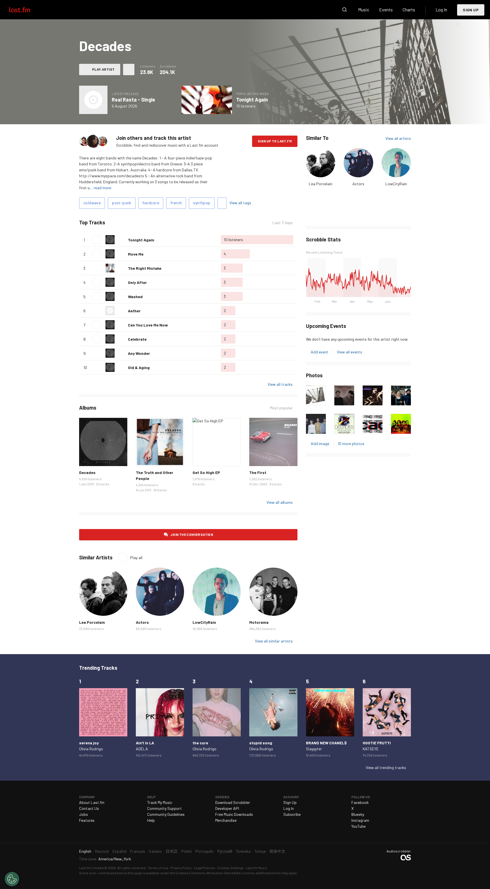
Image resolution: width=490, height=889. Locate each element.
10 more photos (351, 443)
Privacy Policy (181, 868)
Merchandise (225, 820)
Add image (320, 443)
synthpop (201, 202)
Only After (137, 282)
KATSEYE (371, 748)
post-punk (121, 202)
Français (137, 851)
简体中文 (277, 851)
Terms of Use (158, 868)
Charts (409, 9)
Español (119, 851)
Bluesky (357, 814)
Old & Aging (139, 367)
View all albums (280, 502)
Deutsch (102, 851)
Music (363, 9)
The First (257, 472)
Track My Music (159, 802)
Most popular (281, 408)
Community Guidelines (166, 814)
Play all (129, 222)
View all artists (398, 138)
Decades (87, 472)
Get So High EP (206, 472)
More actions (128, 69)
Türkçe (260, 851)
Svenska (243, 851)
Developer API (227, 808)
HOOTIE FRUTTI (377, 742)
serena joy (89, 742)
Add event (319, 351)
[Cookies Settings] (12, 879)
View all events (349, 351)
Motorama (259, 622)
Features (86, 820)
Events (386, 9)
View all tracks (280, 384)
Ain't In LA (145, 742)
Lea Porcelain (320, 183)
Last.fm (26, 10)
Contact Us (89, 808)
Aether (134, 310)
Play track (96, 239)
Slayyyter (314, 748)
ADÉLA (142, 748)
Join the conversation (191, 534)
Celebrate (137, 339)
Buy (87, 457)
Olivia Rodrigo (91, 748)
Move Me (135, 254)
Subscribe (292, 814)
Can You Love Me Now (148, 325)
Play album (93, 100)
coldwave (92, 202)
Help (151, 820)
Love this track (121, 239)
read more (102, 187)
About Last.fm (91, 802)
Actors (358, 183)
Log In (441, 9)
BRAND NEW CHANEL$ (326, 742)
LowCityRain (396, 183)
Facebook (360, 802)
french (176, 202)
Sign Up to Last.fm (275, 141)
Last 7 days (283, 223)
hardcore (151, 202)
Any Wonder (139, 353)
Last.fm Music (256, 868)
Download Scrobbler (232, 802)
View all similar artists (274, 641)
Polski (186, 851)
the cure (200, 742)
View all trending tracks (386, 767)
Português (204, 851)
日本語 (172, 851)
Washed (135, 296)
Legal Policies (204, 868)
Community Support (164, 808)
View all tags (240, 202)
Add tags (222, 203)
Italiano (155, 851)
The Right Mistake (144, 268)
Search (344, 9)
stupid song (260, 742)
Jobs (83, 814)
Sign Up (471, 9)
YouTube (358, 826)
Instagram (360, 820)
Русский (224, 851)
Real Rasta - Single (133, 99)
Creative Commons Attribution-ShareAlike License (215, 873)
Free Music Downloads (234, 814)
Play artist (103, 69)
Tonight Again (252, 99)
